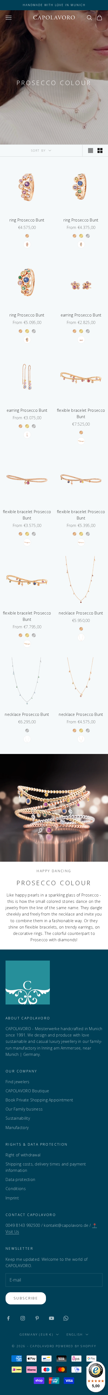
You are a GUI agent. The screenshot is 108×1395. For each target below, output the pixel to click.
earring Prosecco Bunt (81, 315)
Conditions (16, 1188)
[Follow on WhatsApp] (66, 1318)
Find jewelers (18, 1081)
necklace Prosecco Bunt (81, 613)
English (74, 1334)
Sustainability (18, 1118)
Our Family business (24, 1109)
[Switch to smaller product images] (99, 150)
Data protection (20, 1179)
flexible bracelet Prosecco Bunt (81, 413)
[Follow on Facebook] (8, 1318)
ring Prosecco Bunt (26, 220)
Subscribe (26, 1298)
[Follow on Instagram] (22, 1318)
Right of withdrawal (23, 1154)
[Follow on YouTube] (51, 1318)
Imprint (12, 1198)
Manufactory (17, 1127)
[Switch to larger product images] (90, 150)
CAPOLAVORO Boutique (27, 1090)
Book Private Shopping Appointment (39, 1100)
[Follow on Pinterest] (37, 1318)
